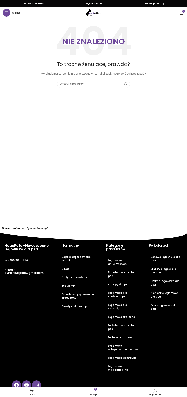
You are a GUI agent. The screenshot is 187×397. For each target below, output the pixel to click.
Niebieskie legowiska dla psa (164, 294)
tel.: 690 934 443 (16, 260)
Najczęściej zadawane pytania (76, 258)
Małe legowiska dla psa (121, 327)
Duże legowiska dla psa (121, 274)
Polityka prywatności (75, 277)
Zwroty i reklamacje (74, 306)
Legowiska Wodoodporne (118, 368)
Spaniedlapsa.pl (37, 228)
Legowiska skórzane (121, 317)
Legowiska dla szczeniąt (117, 306)
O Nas (65, 269)
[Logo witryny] (93, 12)
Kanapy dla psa (118, 284)
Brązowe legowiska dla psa (163, 270)
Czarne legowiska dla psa (165, 282)
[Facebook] (16, 385)
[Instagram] (36, 385)
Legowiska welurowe (122, 358)
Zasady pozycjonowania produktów (77, 296)
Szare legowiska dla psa (164, 307)
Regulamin (68, 286)
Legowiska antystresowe (117, 262)
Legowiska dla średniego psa (117, 294)
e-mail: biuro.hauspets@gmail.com (24, 271)
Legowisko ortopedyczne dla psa (123, 347)
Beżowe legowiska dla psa (165, 258)
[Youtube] (26, 385)
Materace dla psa (120, 337)
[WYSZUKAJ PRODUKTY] (126, 84)
